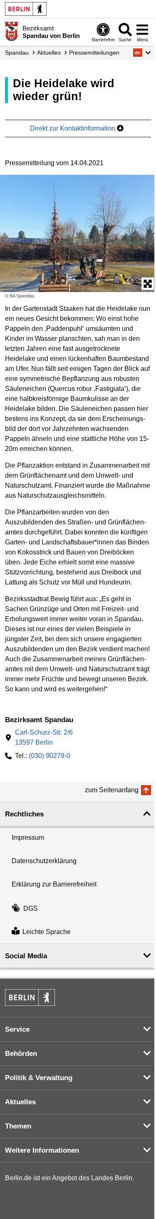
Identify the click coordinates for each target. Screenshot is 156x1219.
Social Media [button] (26, 956)
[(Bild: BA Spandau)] (78, 233)
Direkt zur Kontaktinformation (73, 128)
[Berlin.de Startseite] (26, 9)
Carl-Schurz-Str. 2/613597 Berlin (44, 737)
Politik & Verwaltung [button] (38, 1078)
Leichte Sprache (46, 931)
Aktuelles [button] (20, 1102)
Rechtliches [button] (24, 814)
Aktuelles (49, 52)
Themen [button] (18, 1126)
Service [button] (17, 1029)
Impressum (28, 837)
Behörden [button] (21, 1054)
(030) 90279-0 (49, 755)
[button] (142, 52)
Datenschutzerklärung (44, 860)
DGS (30, 908)
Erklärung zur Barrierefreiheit (54, 884)
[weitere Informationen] (11, 31)
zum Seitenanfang (112, 789)
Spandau (17, 52)
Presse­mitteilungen (94, 52)
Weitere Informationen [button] (42, 1150)
